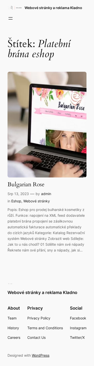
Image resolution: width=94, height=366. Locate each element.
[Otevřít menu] (11, 18)
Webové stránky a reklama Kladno (53, 8)
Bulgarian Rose (26, 184)
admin (46, 194)
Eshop (16, 201)
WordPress (40, 355)
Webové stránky (36, 201)
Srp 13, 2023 (18, 194)
